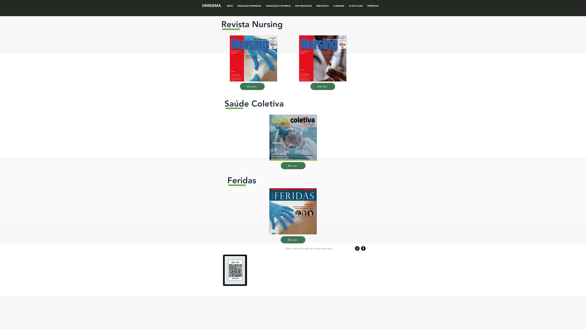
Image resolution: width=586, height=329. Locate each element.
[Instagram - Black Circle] (357, 248)
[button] (249, 6)
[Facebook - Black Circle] (363, 248)
